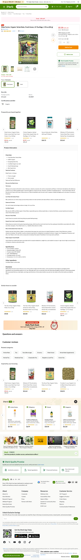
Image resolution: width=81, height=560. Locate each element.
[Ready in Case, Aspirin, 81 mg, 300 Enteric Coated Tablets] (70, 415)
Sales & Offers (44, 499)
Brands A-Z (3, 12)
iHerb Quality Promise (9, 506)
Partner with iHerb (27, 501)
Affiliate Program (7, 501)
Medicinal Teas (19, 357)
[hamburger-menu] (4, 6)
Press (23, 499)
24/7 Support (63, 494)
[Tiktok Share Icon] (29, 542)
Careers (24, 496)
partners (71, 553)
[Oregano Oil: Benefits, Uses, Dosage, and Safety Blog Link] (70, 442)
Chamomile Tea (32, 357)
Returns (61, 504)
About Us (5, 494)
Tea (23, 13)
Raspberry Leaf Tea (47, 357)
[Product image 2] (12, 69)
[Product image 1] (5, 69)
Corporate (24, 494)
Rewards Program (7, 499)
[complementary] (36, 555)
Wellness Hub (44, 494)
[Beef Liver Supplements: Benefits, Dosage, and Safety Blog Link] (55, 442)
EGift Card (43, 506)
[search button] (46, 7)
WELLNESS (40, 441)
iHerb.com (5, 548)
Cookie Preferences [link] (37, 555)
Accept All (74, 556)
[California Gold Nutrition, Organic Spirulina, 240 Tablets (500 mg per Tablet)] (51, 415)
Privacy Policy (5, 525)
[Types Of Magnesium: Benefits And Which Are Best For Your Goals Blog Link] (10, 442)
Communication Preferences (67, 506)
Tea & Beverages (17, 13)
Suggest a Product (64, 496)
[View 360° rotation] (34, 69)
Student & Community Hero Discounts (48, 502)
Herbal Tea (6, 357)
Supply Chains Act (27, 555)
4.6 (2, 31)
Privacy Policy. (54, 524)
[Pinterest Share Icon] (19, 542)
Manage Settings (65, 556)
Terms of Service (13, 525)
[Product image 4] (27, 69)
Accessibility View (45, 496)
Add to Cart (12, 128)
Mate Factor (11, 12)
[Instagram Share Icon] (24, 542)
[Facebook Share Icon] (4, 542)
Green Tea (61, 357)
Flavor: (3, 79)
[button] (78, 2)
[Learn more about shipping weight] (20, 250)
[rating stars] (7, 31)
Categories (3, 13)
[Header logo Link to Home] (10, 6)
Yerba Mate (28, 13)
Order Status (63, 499)
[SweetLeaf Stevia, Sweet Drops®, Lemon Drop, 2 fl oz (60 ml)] (33, 415)
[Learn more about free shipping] (66, 36)
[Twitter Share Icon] (9, 542)
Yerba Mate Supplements (67, 352)
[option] (7, 84)
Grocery (10, 13)
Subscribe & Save (7, 504)
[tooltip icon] (67, 39)
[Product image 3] (20, 69)
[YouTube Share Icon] (14, 542)
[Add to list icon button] (53, 35)
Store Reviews (6, 496)
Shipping (61, 501)
